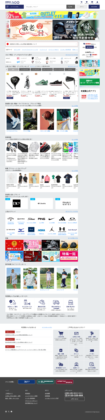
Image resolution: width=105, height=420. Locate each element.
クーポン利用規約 (30, 398)
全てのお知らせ (47, 327)
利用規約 (27, 393)
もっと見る (75, 106)
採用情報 (47, 396)
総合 (13, 69)
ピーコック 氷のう (54, 49)
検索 (71, 6)
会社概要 (47, 393)
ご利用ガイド (9, 393)
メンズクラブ (24, 69)
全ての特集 (73, 238)
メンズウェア (35, 69)
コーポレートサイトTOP (51, 398)
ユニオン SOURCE (65, 49)
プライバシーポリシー (31, 401)
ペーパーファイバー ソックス (30, 49)
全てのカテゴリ (72, 55)
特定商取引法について (31, 403)
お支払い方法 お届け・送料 (12, 396)
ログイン (82, 6)
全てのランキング (73, 66)
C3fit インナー (76, 49)
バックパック (43, 49)
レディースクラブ (47, 69)
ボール (70, 69)
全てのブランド (72, 211)
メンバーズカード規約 (31, 396)
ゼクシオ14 (17, 49)
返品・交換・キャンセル (12, 398)
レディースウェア (58, 69)
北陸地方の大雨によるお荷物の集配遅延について (23, 44)
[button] (7, 30)
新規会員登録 (94, 6)
